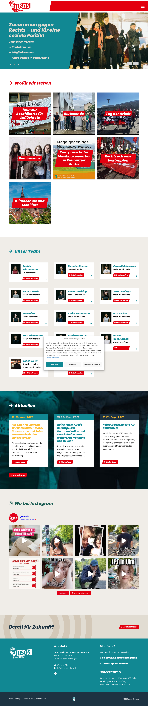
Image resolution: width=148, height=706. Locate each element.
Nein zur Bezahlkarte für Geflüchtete (118, 426)
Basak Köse (120, 313)
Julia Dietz (29, 313)
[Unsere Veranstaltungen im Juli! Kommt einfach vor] (24, 573)
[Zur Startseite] (21, 6)
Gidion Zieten (30, 360)
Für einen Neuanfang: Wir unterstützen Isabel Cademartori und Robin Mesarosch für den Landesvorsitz (27, 431)
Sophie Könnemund (30, 267)
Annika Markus (77, 335)
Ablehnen (72, 364)
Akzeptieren (54, 364)
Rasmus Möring (77, 291)
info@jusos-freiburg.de (67, 668)
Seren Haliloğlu (122, 291)
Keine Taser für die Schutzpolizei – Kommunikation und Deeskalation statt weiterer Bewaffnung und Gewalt (71, 433)
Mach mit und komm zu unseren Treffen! (38, 45)
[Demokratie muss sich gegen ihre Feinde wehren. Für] (57, 573)
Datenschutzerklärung (53, 358)
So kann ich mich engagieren (119, 657)
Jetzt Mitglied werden (115, 663)
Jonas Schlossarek (124, 266)
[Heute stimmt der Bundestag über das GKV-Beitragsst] (24, 540)
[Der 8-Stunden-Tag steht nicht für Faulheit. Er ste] (90, 573)
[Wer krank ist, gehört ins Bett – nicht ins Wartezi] (57, 540)
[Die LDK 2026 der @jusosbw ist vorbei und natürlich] (90, 540)
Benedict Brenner (78, 266)
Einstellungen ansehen (92, 364)
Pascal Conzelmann (121, 337)
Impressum (28, 698)
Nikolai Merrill (31, 291)
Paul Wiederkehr (33, 335)
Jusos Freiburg (14, 698)
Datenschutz (41, 698)
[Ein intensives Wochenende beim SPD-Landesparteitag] (123, 573)
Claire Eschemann (79, 313)
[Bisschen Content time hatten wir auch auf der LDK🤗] (123, 540)
